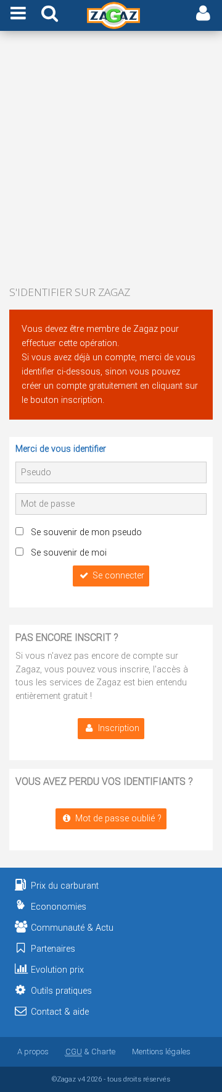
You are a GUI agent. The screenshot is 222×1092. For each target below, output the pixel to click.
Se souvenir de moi (69, 553)
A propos (33, 1051)
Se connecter (118, 575)
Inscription (118, 728)
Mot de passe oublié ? (118, 818)
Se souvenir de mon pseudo (86, 532)
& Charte (90, 1051)
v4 (81, 1079)
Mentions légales (161, 1051)
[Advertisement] (111, 159)
